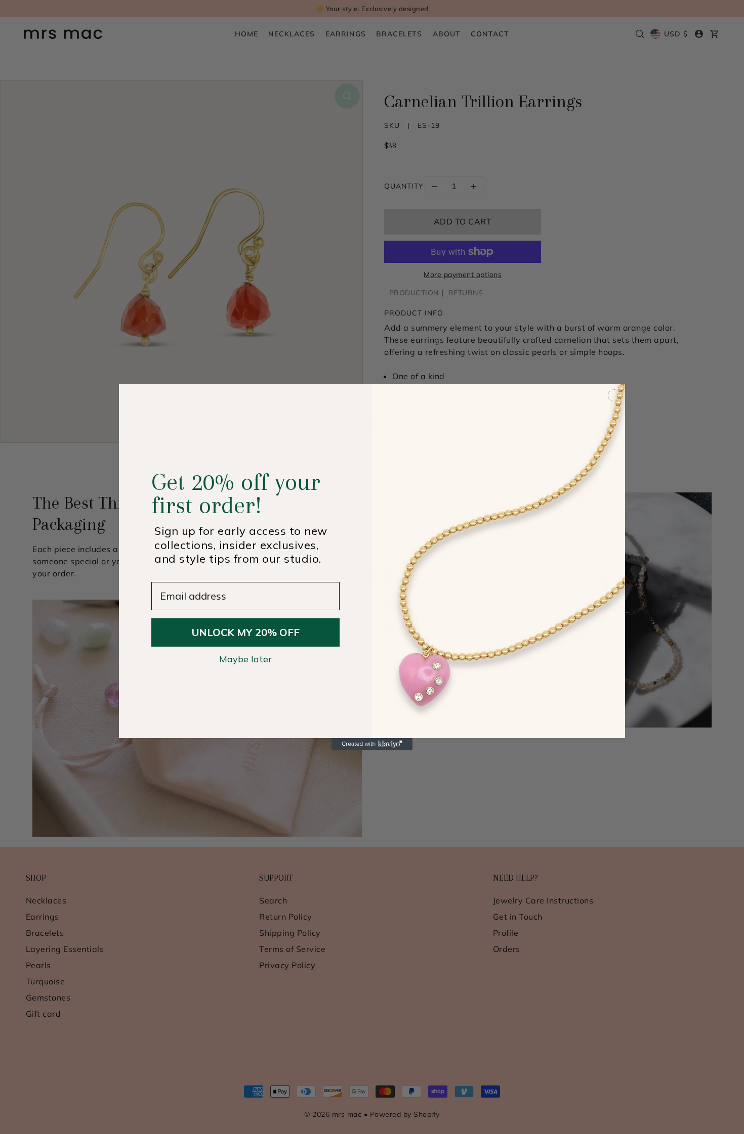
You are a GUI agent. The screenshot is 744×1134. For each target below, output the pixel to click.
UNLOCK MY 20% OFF (246, 632)
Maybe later (245, 659)
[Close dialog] (614, 395)
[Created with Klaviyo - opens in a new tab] (372, 744)
